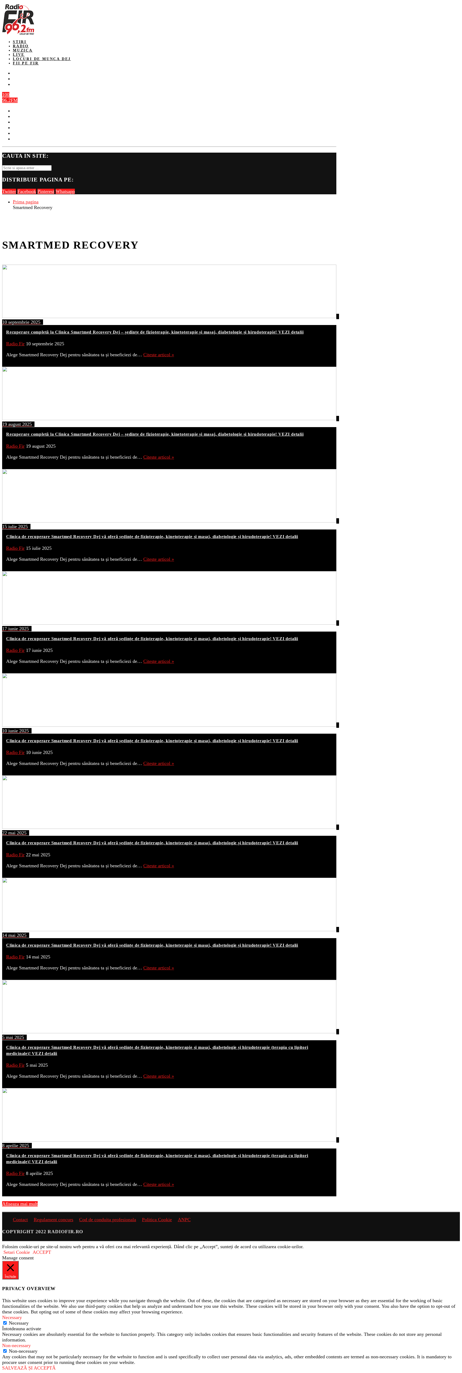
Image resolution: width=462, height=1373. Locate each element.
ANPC (184, 1219)
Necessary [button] (12, 1317)
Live (19, 55)
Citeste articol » (158, 354)
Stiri (19, 42)
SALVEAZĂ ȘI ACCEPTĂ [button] (29, 1368)
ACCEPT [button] (42, 1252)
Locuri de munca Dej (42, 59)
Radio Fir (15, 343)
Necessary (19, 1323)
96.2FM (10, 100)
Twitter (9, 191)
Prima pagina (25, 201)
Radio (21, 46)
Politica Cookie (157, 1219)
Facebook (26, 191)
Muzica (23, 50)
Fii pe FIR (26, 63)
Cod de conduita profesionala (107, 1219)
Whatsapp (65, 191)
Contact (20, 1219)
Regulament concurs (53, 1219)
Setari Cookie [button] (16, 1252)
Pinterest (45, 191)
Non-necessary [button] (16, 1345)
